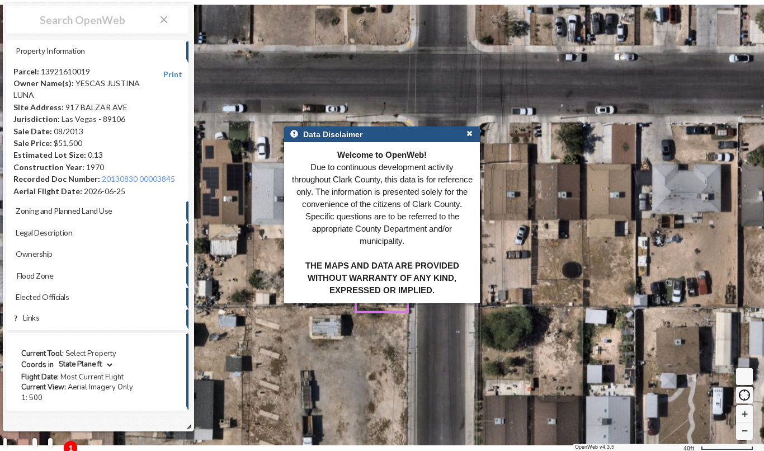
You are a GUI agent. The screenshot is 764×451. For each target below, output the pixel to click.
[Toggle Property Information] (5, 443)
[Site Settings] (50, 443)
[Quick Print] (34, 443)
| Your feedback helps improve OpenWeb (82, 425)
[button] (744, 395)
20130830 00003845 (138, 179)
